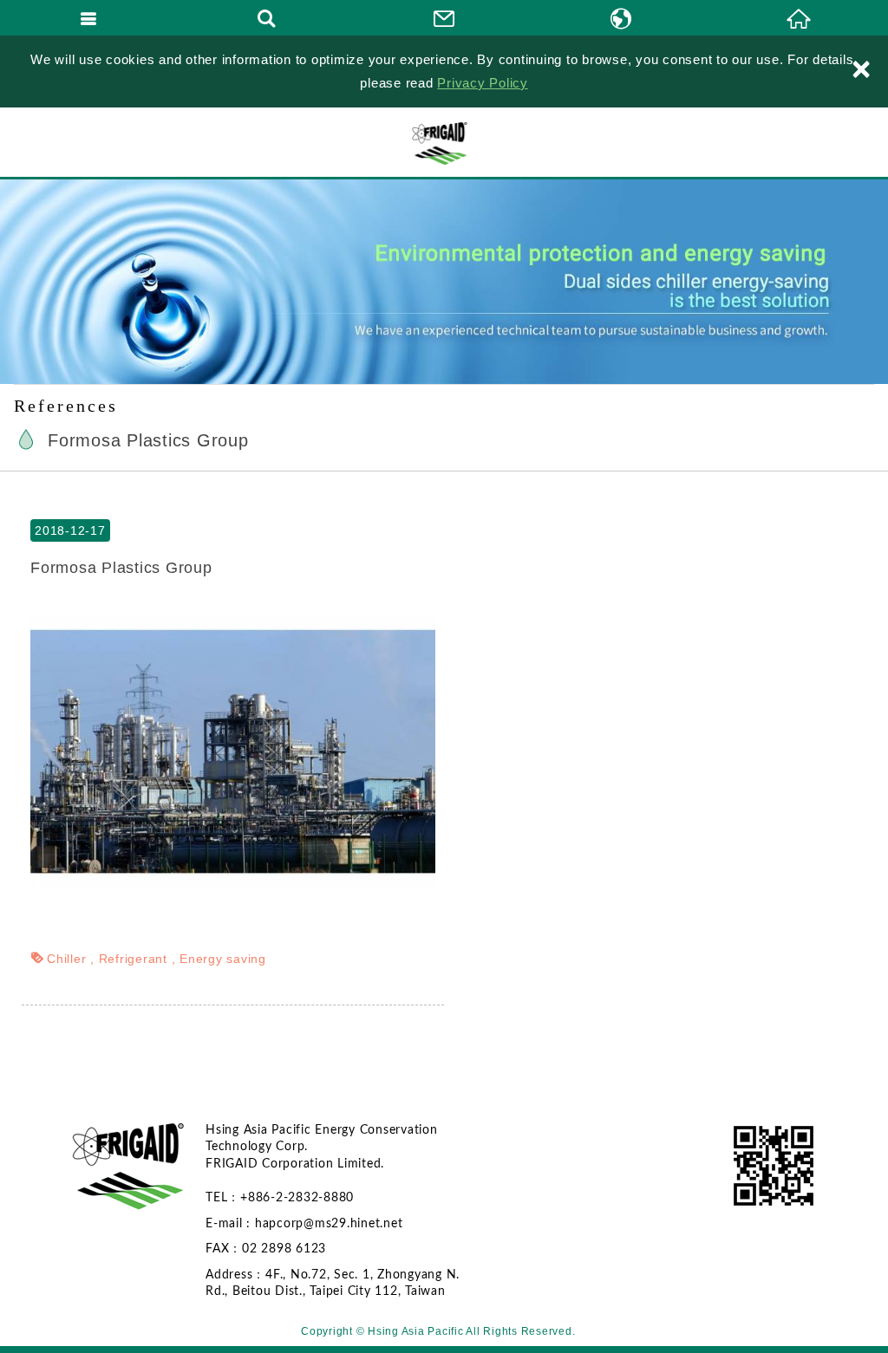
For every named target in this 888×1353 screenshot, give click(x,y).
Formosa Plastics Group (121, 567)
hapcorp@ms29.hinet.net (329, 1224)
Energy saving (223, 959)
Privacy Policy (482, 82)
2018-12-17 (70, 530)
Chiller (66, 959)
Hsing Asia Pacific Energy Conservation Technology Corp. (444, 142)
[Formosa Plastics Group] (232, 751)
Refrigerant (133, 959)
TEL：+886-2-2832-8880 (280, 1198)
